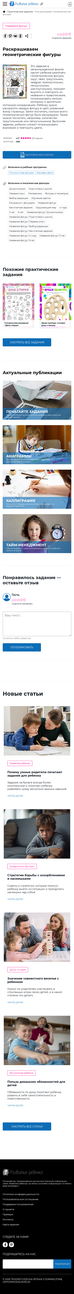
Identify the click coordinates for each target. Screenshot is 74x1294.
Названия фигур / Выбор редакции (28, 226)
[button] (5, 306)
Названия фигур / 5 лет (52, 235)
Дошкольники (17, 188)
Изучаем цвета (45, 172)
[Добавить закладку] (27, 36)
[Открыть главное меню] (5, 4)
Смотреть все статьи (27, 1126)
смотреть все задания (27, 342)
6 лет (21, 212)
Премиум (8, 1214)
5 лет (12, 212)
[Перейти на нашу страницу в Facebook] (5, 1244)
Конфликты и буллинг (22, 866)
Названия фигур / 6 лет (22, 240)
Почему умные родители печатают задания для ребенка (34, 773)
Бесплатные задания (21, 207)
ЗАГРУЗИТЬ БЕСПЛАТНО (39, 155)
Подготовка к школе (40, 188)
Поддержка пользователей (18, 1204)
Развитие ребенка (20, 763)
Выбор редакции (18, 198)
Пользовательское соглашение (20, 1199)
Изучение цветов (40, 198)
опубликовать (21, 647)
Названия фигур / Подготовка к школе (30, 217)
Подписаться (62, 1264)
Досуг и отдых (18, 969)
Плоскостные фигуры (21, 172)
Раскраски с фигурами (22, 202)
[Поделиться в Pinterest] (10, 36)
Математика (35, 193)
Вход (69, 4)
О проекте (8, 1209)
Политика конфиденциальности (21, 1194)
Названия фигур (16, 26)
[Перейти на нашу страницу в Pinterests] (11, 1244)
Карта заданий (11, 1224)
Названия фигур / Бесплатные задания (30, 231)
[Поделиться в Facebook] (5, 36)
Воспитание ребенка (21, 1073)
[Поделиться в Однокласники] (20, 36)
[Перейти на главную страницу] (24, 4)
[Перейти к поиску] (41, 4)
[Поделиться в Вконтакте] (15, 36)
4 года (63, 207)
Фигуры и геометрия (56, 193)
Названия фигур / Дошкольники (45, 212)
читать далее (15, 796)
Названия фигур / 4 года (22, 235)
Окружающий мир (46, 207)
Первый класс (17, 193)
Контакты (8, 1219)
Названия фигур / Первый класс (27, 221)
